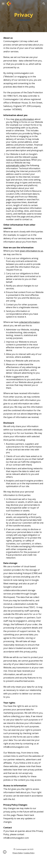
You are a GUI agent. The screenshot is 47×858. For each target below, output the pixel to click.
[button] (3, 3)
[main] (23, 16)
